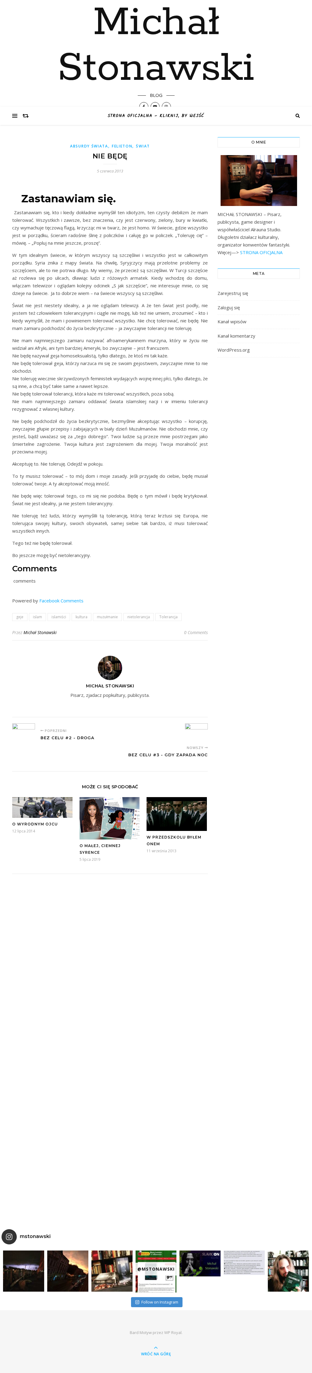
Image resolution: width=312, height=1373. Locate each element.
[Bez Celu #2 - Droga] (23, 731)
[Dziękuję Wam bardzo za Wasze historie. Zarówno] (288, 1271)
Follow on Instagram (159, 1302)
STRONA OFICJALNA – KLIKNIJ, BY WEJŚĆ (156, 115)
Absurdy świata (89, 146)
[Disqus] (110, 963)
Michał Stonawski (156, 45)
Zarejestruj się (233, 293)
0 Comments (196, 632)
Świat (143, 146)
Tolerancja (168, 616)
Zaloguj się (229, 307)
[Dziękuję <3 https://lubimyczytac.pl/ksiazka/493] (244, 1263)
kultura (81, 616)
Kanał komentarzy (236, 336)
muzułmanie (107, 616)
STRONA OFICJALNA (260, 252)
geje (19, 616)
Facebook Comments (61, 601)
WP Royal (173, 1332)
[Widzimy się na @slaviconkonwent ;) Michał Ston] (200, 1263)
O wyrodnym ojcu (35, 824)
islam (37, 616)
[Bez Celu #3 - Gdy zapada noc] (196, 731)
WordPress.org (234, 350)
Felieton (122, 146)
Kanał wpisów (232, 321)
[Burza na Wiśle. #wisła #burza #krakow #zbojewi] (23, 1271)
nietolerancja (138, 616)
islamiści (58, 616)
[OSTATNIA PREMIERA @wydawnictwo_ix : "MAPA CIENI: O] (112, 1271)
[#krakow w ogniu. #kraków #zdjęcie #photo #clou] (67, 1271)
